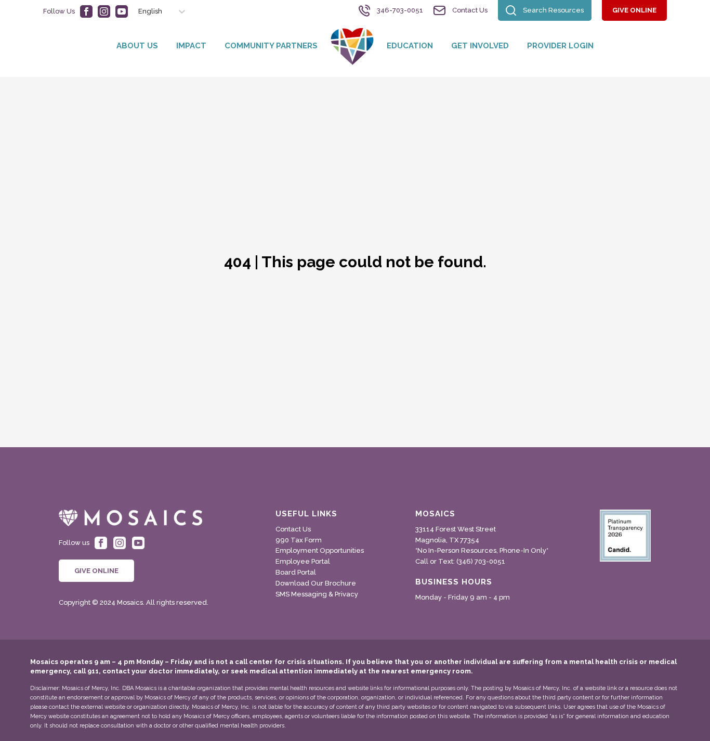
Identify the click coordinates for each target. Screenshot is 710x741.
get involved (480, 45)
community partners (271, 45)
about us (137, 45)
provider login (560, 45)
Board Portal (295, 572)
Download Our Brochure (315, 583)
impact (191, 45)
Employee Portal (302, 561)
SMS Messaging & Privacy (316, 594)
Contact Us (470, 10)
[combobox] (134, 11)
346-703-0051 (400, 10)
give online (634, 10)
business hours (453, 582)
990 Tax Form (298, 540)
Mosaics (435, 514)
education (410, 45)
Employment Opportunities (319, 550)
